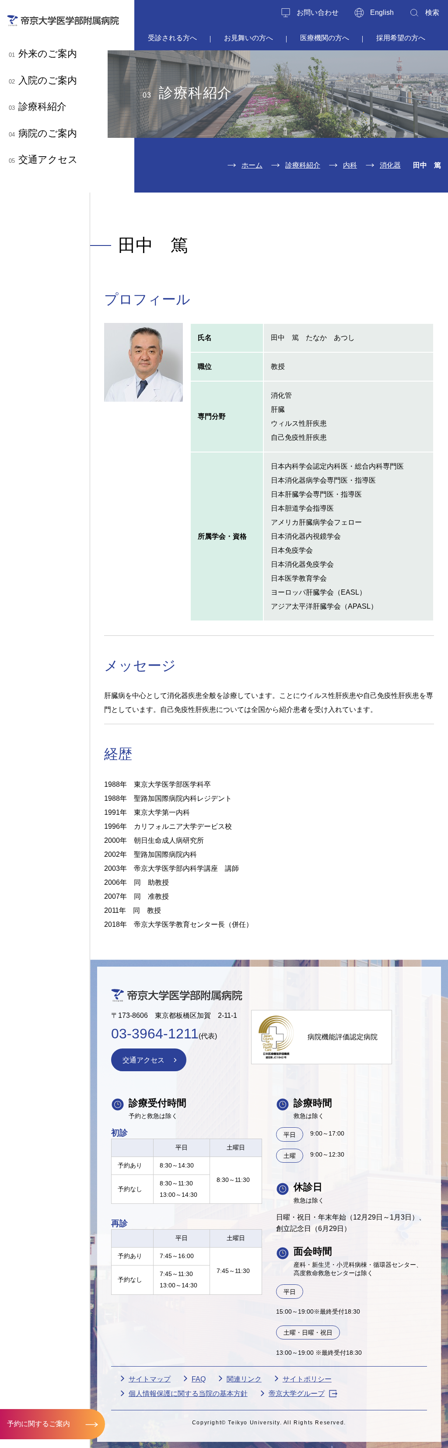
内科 (350, 165)
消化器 (390, 165)
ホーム (252, 165)
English (382, 12)
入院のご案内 (43, 80)
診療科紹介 (37, 106)
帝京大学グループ (297, 1393)
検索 (432, 12)
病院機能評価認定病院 (343, 1037)
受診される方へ (172, 38)
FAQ (199, 1379)
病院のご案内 (43, 133)
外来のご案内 (43, 53)
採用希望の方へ (400, 38)
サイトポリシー (307, 1379)
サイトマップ (150, 1379)
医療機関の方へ (324, 38)
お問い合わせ (318, 12)
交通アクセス (43, 159)
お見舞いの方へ (248, 38)
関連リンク (244, 1379)
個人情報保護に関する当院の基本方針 (188, 1393)
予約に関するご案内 (38, 1423)
